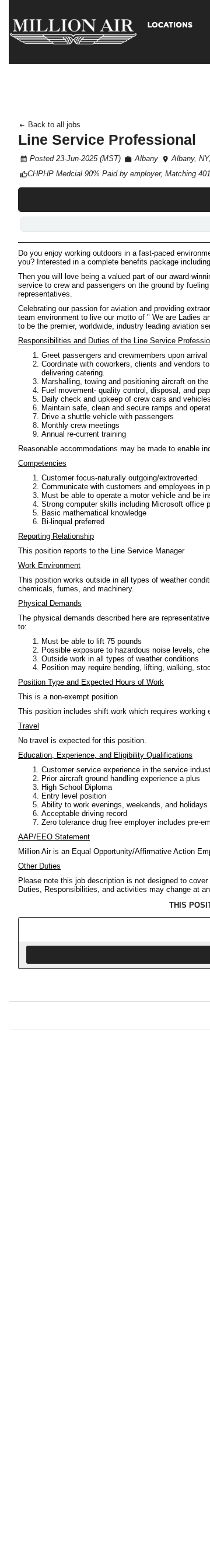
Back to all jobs (53, 124)
